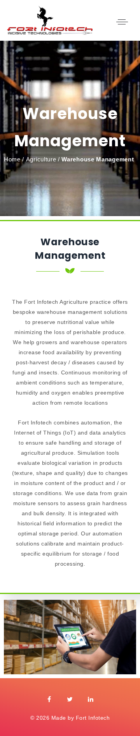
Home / (14, 159)
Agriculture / (43, 159)
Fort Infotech (93, 718)
